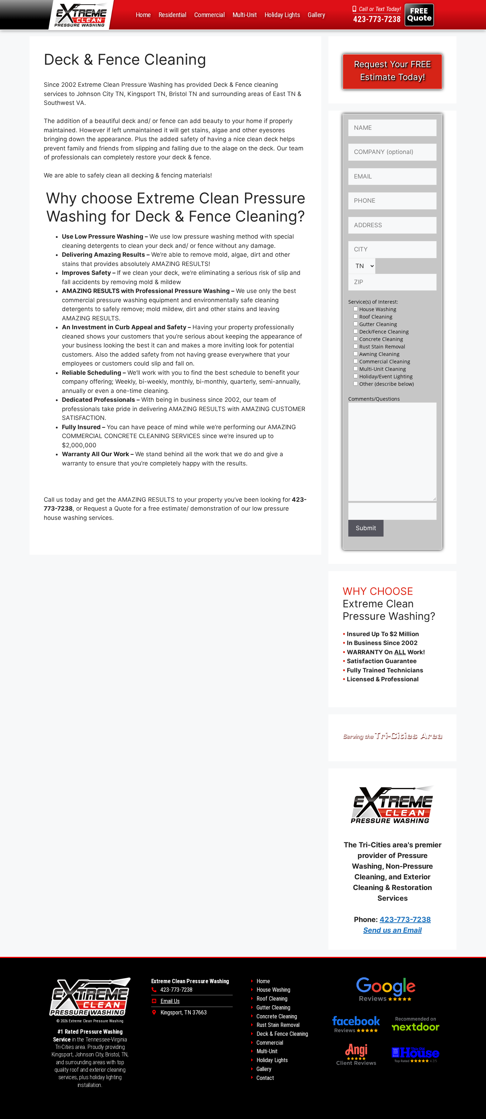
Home (143, 14)
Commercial (209, 14)
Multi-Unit (245, 14)
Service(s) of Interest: (373, 301)
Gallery (316, 14)
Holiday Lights (282, 14)
